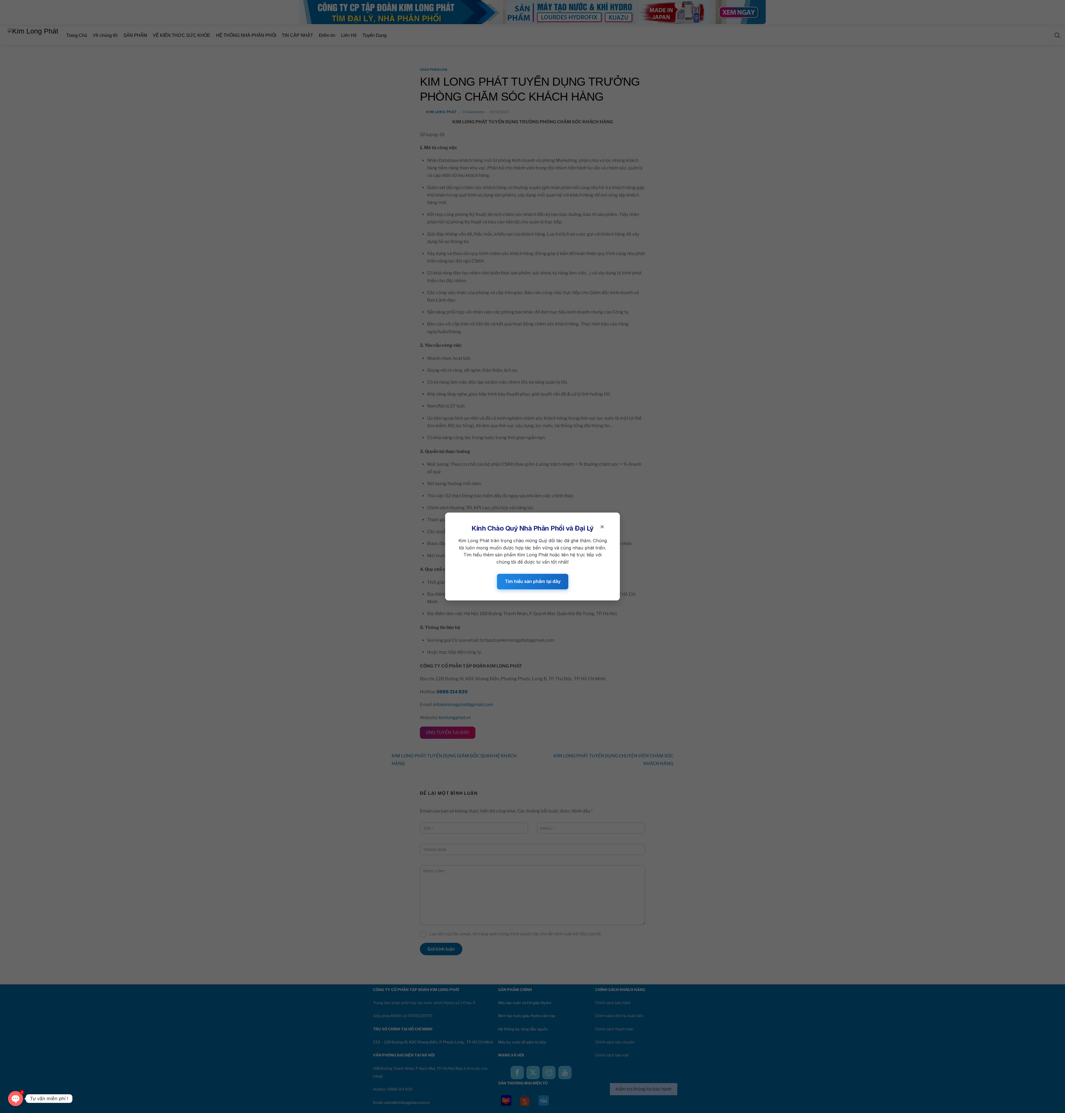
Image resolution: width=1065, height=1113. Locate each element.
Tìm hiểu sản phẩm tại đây (533, 581)
